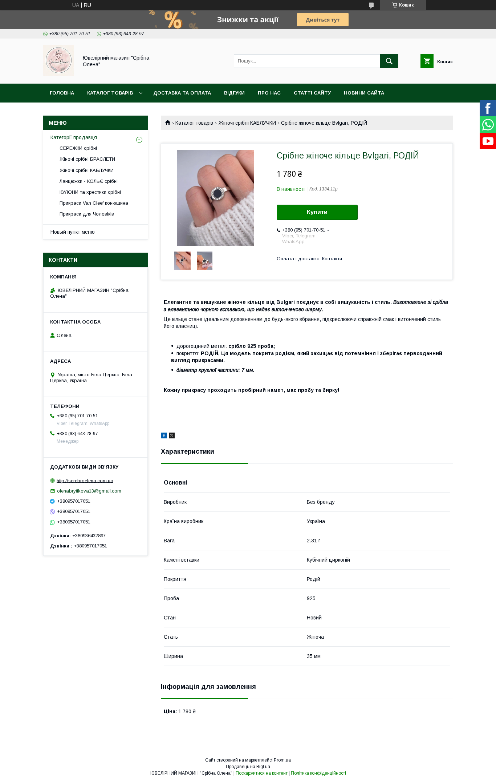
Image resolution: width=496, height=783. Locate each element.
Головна (62, 93)
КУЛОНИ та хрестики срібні (90, 192)
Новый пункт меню (72, 232)
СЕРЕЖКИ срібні (78, 148)
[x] (172, 436)
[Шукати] (389, 61)
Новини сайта (364, 93)
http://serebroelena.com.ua (85, 480)
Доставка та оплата (182, 93)
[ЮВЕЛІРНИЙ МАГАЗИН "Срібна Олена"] (58, 74)
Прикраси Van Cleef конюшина (94, 203)
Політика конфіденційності (318, 773)
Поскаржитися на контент (262, 773)
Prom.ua (282, 760)
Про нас (269, 93)
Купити (317, 212)
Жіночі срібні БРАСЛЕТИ (87, 159)
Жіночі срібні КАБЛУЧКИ (247, 123)
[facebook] (164, 436)
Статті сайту (312, 93)
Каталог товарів (110, 93)
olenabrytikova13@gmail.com (89, 491)
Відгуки (234, 93)
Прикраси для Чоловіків (87, 214)
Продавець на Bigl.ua (248, 766)
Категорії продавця (73, 137)
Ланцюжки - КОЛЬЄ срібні (89, 181)
